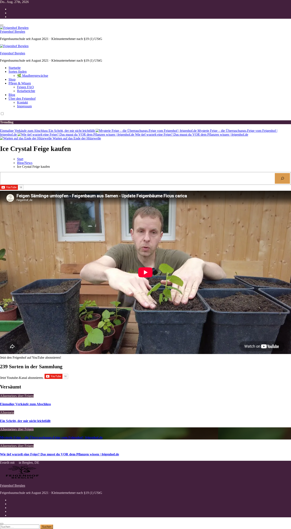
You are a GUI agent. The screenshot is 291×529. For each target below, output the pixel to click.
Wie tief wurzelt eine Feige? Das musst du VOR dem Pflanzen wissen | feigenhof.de (59, 454)
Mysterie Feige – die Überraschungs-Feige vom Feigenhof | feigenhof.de (51, 437)
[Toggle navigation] (1, 25)
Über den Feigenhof (22, 98)
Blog (12, 95)
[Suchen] (282, 178)
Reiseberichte (26, 91)
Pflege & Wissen (20, 83)
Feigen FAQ (25, 87)
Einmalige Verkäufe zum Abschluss (25, 404)
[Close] (1, 523)
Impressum (24, 106)
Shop (12, 79)
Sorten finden (18, 71)
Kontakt (22, 102)
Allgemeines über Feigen (17, 396)
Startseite (15, 68)
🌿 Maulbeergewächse (32, 75)
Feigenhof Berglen (12, 31)
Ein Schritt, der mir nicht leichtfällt (25, 421)
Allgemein (7, 412)
